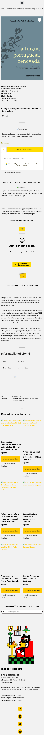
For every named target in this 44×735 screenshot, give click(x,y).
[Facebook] (20, 716)
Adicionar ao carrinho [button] (11, 459)
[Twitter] (20, 724)
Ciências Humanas (17, 398)
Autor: (3, 89)
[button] (22, 2)
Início (3, 9)
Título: (3, 86)
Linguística (15, 400)
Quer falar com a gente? (22, 245)
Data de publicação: (7, 98)
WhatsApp (36, 687)
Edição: (3, 96)
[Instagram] (20, 709)
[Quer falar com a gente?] (22, 240)
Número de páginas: (7, 101)
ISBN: (3, 91)
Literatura (9, 9)
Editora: (3, 93)
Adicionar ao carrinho (25, 150)
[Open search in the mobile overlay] (22, 611)
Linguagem (35, 398)
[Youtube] (20, 731)
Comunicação (27, 398)
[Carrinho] (22, 229)
